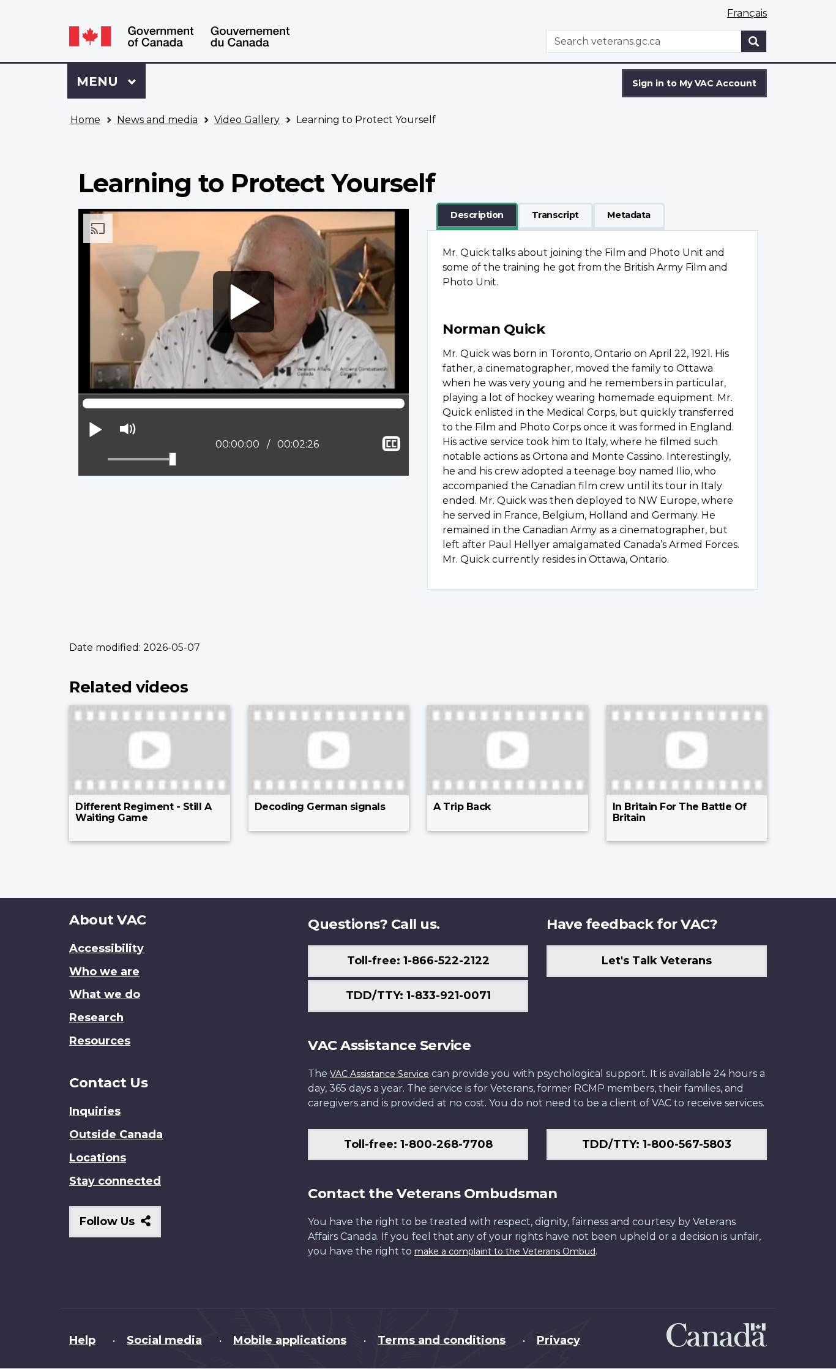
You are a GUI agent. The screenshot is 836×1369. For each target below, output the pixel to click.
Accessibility (106, 948)
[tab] (477, 215)
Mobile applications (289, 1340)
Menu (99, 81)
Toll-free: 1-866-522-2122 (418, 960)
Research (96, 1017)
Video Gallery (247, 120)
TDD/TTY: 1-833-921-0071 (418, 995)
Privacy (558, 1340)
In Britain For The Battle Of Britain (680, 812)
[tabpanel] (592, 410)
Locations (97, 1158)
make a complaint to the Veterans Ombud (504, 1251)
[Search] (754, 41)
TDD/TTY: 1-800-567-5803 (656, 1144)
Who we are (104, 971)
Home (85, 120)
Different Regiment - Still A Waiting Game (143, 812)
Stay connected (115, 1181)
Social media (164, 1340)
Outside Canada (116, 1134)
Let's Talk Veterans (657, 960)
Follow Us (120, 1226)
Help (82, 1340)
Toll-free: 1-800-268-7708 (418, 1144)
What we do (104, 994)
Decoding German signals (320, 806)
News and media (157, 120)
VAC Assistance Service (379, 1073)
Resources (99, 1041)
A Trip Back (462, 806)
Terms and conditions (442, 1340)
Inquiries (95, 1111)
